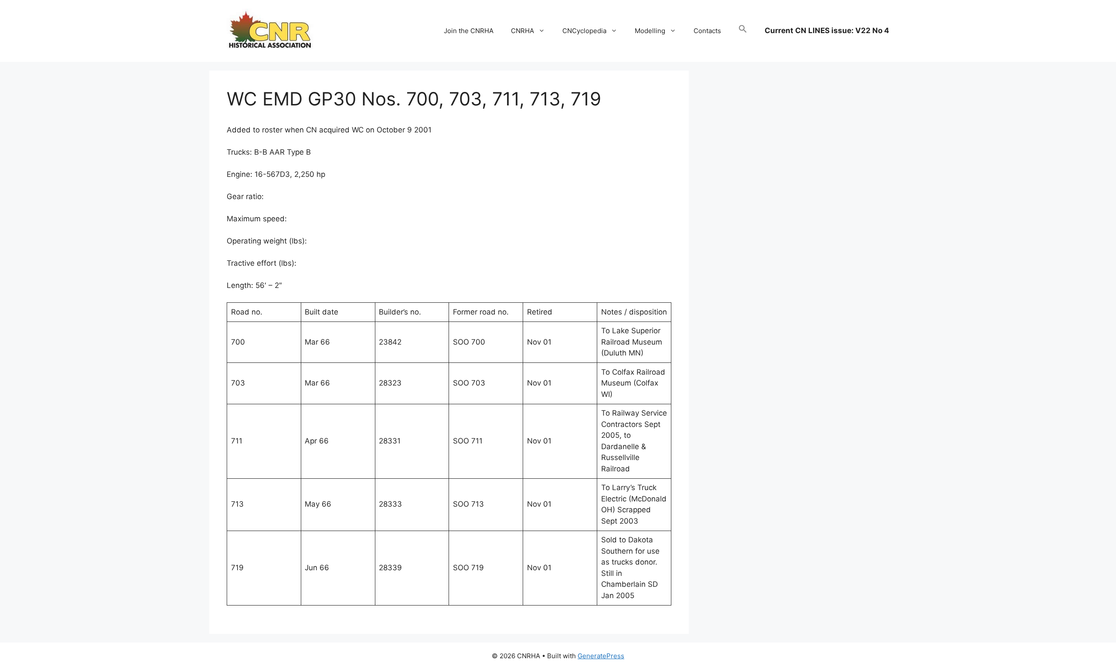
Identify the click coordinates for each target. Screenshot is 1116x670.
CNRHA (522, 31)
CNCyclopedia (584, 31)
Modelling (650, 31)
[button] (743, 31)
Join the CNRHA (468, 31)
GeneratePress (601, 656)
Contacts (707, 31)
